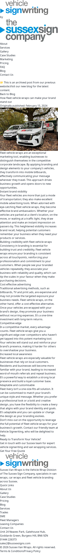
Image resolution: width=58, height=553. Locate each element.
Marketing (6, 59)
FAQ (2, 67)
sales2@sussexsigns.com (15, 543)
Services (5, 47)
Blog (2, 71)
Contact (28, 427)
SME (2, 516)
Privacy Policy (32, 551)
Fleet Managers (9, 520)
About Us (5, 489)
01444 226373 (8, 539)
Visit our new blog (21, 86)
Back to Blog (7, 94)
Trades (4, 512)
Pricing (4, 63)
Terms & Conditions (12, 551)
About (3, 43)
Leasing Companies (12, 524)
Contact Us (6, 74)
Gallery (4, 51)
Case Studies (7, 55)
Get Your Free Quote (12, 451)
